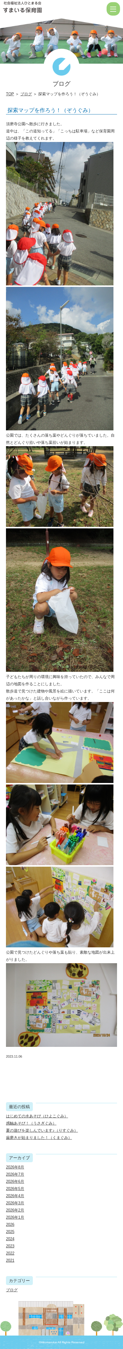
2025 (10, 1231)
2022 (10, 1253)
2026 (10, 1224)
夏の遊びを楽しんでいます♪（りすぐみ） (42, 1130)
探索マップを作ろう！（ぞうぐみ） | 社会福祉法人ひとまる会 (41, 8)
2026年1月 (15, 1217)
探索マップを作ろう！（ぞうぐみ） (50, 110)
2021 (10, 1260)
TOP (10, 94)
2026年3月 (15, 1203)
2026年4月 (15, 1196)
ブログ (26, 94)
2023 (10, 1246)
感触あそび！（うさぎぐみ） (31, 1123)
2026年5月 (15, 1188)
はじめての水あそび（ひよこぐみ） (37, 1116)
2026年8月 (15, 1167)
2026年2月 (15, 1210)
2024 (10, 1239)
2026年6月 (15, 1181)
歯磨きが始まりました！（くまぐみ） (39, 1137)
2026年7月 (15, 1174)
